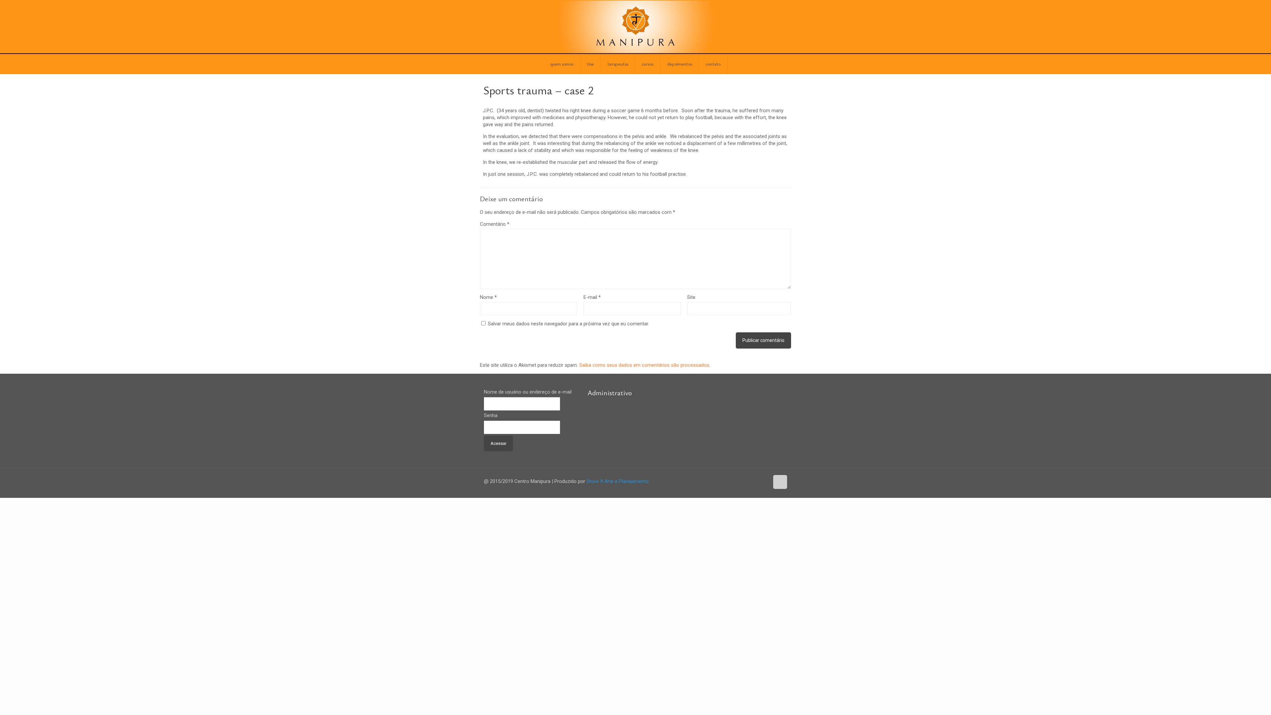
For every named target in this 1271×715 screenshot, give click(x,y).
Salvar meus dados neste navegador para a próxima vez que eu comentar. (568, 324)
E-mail (592, 297)
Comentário (494, 224)
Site (691, 297)
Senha (490, 415)
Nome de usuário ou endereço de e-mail (528, 392)
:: (1260, 16)
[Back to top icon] (780, 482)
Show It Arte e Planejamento (618, 481)
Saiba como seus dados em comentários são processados (644, 365)
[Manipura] (635, 26)
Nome (488, 297)
